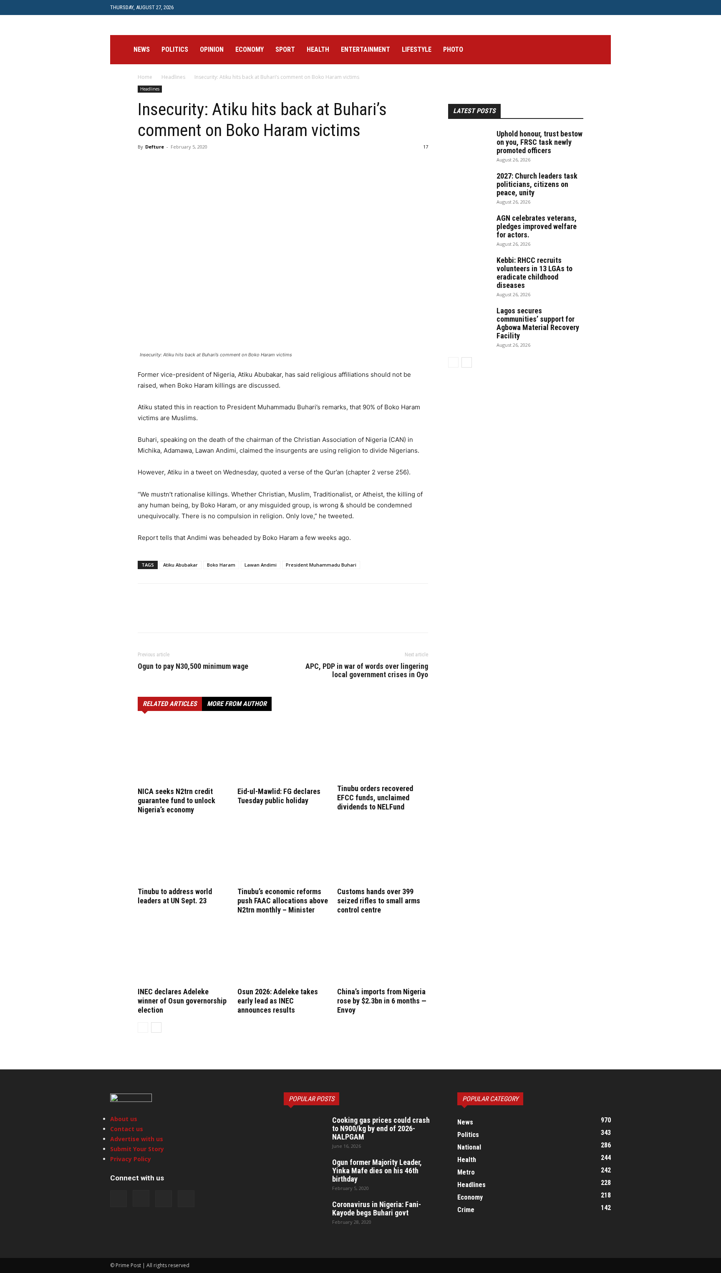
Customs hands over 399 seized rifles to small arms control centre (378, 900)
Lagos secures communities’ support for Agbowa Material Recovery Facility (538, 323)
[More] (319, 165)
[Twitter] (220, 7)
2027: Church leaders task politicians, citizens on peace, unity (537, 184)
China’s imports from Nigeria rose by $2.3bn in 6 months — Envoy (381, 1000)
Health (318, 49)
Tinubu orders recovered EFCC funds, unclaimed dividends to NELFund (375, 797)
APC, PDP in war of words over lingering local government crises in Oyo (366, 670)
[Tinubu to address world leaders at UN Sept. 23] (183, 853)
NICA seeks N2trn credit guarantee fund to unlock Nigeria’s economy (176, 800)
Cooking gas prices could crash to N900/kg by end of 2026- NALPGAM (381, 1128)
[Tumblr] (280, 165)
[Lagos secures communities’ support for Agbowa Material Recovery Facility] (469, 321)
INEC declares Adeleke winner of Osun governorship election (182, 1000)
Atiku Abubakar (180, 565)
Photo (453, 49)
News (142, 49)
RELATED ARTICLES (170, 704)
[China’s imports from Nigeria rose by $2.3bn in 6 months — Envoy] (382, 953)
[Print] (261, 165)
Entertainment (365, 49)
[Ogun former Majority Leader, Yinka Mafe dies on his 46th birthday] (304, 1172)
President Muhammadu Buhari (321, 565)
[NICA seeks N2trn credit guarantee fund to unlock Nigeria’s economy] (183, 753)
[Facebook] (193, 7)
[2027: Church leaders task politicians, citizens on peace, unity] (469, 186)
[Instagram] (207, 7)
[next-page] (156, 1027)
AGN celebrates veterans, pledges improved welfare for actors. (537, 226)
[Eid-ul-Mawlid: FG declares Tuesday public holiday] (282, 753)
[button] (601, 50)
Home (145, 77)
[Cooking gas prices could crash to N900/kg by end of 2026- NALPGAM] (304, 1130)
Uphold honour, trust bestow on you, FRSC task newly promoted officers (539, 142)
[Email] (242, 165)
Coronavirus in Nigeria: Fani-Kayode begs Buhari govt (376, 1208)
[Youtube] (234, 7)
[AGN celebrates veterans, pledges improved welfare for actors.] (469, 228)
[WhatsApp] (203, 165)
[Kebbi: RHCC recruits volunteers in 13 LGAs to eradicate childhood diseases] (469, 270)
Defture (154, 147)
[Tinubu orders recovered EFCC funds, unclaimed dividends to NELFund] (382, 751)
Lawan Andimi (261, 565)
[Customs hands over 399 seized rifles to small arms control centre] (382, 853)
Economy (249, 49)
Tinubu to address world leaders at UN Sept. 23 (175, 896)
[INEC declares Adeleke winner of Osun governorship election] (183, 953)
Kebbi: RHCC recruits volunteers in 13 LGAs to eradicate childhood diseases (534, 273)
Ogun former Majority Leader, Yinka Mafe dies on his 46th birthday (377, 1170)
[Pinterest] (184, 165)
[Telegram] (299, 165)
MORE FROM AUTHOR (237, 704)
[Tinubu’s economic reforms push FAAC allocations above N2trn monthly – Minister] (282, 853)
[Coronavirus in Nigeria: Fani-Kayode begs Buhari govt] (304, 1215)
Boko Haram (221, 565)
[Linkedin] (222, 165)
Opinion (212, 49)
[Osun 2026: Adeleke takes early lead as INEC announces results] (282, 953)
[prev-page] (143, 1027)
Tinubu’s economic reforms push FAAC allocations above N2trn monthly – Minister (282, 900)
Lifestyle (416, 49)
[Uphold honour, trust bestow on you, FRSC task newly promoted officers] (469, 144)
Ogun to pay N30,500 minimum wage (193, 666)
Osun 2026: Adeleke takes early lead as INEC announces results (277, 1000)
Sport (285, 49)
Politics (174, 49)
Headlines (173, 77)
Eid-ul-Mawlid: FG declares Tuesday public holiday (278, 796)
